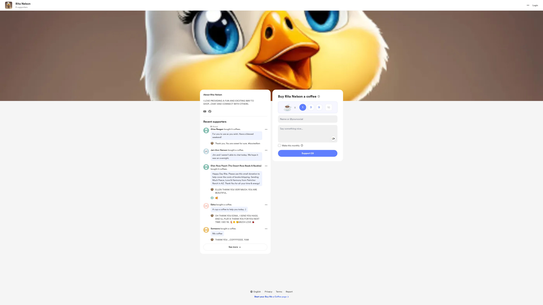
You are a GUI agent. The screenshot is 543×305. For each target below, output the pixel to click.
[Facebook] (209, 111)
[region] (307, 125)
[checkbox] (289, 145)
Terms (279, 291)
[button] (528, 5)
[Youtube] (204, 111)
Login (535, 5)
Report (289, 291)
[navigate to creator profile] (8, 5)
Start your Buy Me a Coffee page (270, 296)
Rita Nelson (23, 3)
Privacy (268, 291)
